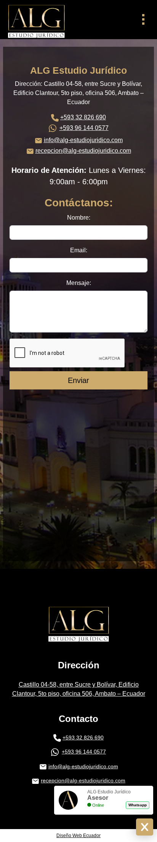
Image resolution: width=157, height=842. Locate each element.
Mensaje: (78, 283)
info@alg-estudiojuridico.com (83, 140)
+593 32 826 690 (83, 117)
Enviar (78, 380)
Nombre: (78, 217)
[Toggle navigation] (143, 19)
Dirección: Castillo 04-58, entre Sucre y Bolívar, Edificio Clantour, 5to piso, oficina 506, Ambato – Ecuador (78, 93)
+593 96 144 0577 (84, 128)
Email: (78, 250)
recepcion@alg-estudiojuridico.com (83, 150)
